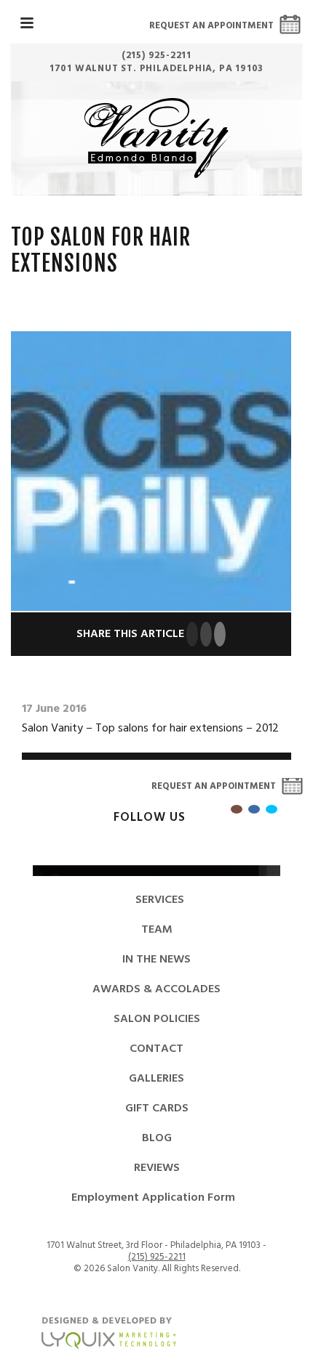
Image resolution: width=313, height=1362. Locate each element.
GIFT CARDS (157, 1108)
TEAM (157, 930)
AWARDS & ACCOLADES (156, 989)
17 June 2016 (54, 709)
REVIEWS (157, 1168)
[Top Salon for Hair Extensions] (151, 471)
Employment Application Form (153, 1198)
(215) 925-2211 (157, 1257)
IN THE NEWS (156, 959)
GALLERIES (156, 1079)
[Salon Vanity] (156, 138)
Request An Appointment (211, 25)
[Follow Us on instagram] (236, 809)
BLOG (157, 1138)
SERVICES (159, 900)
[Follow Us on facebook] (254, 809)
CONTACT (156, 1049)
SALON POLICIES (157, 1019)
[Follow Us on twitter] (271, 809)
